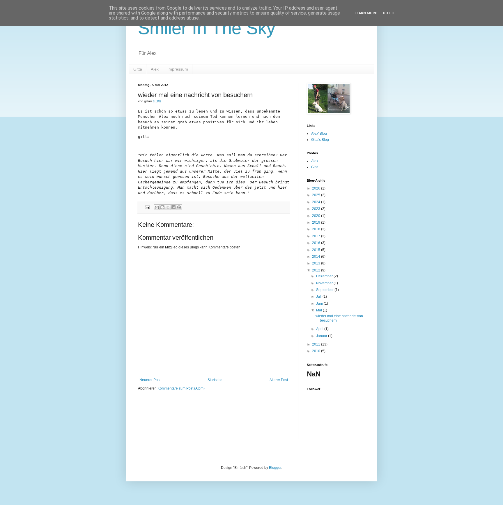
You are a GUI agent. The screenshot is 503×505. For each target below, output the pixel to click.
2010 (316, 351)
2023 (316, 209)
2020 (316, 216)
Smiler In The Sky (206, 28)
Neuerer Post (149, 380)
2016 (316, 243)
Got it (389, 13)
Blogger (275, 468)
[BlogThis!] (162, 207)
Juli (319, 296)
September (325, 290)
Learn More (366, 13)
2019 (316, 222)
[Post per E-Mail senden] (147, 207)
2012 (316, 270)
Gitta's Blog (320, 140)
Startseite (215, 380)
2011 (316, 344)
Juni (320, 303)
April (320, 329)
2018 (316, 229)
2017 (316, 236)
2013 (316, 263)
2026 (316, 188)
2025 (316, 195)
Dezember (325, 276)
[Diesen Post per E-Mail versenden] (157, 207)
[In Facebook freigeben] (173, 207)
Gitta (137, 69)
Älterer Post (279, 380)
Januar (322, 336)
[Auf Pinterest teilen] (179, 207)
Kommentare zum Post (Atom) (181, 388)
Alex (155, 69)
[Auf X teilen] (168, 207)
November (325, 283)
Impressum (177, 69)
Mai (319, 310)
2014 (316, 257)
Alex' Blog (319, 133)
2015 (316, 250)
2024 (316, 202)
